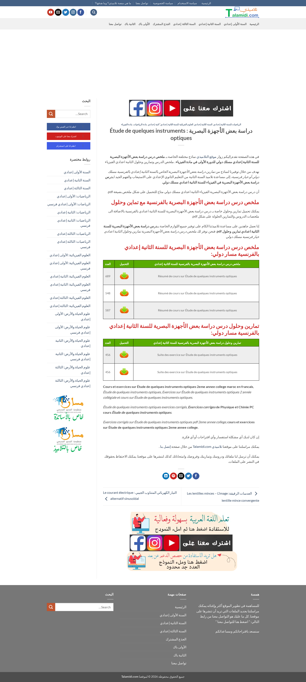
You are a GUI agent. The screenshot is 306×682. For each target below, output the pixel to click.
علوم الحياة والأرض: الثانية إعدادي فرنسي (72, 356)
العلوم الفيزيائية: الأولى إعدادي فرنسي (70, 265)
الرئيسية (206, 3)
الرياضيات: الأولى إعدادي (73, 196)
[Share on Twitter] (188, 476)
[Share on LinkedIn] (165, 476)
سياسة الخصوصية (163, 3)
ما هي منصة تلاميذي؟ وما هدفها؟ (113, 3)
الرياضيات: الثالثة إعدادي (73, 233)
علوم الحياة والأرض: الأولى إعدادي (72, 316)
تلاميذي (217, 446)
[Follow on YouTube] (50, 12)
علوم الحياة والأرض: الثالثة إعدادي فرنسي (72, 383)
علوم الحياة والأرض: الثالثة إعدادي (72, 369)
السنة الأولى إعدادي (235, 24)
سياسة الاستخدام (187, 3)
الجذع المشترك (161, 24)
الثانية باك (130, 24)
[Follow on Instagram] (73, 12)
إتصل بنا (165, 446)
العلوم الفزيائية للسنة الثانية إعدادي (176, 124)
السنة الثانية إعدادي (210, 24)
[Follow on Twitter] (65, 12)
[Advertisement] (153, 61)
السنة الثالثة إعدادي (184, 24)
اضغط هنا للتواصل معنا (232, 622)
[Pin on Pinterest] (173, 476)
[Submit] (51, 114)
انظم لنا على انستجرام (66, 146)
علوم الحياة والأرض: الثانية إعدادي (72, 343)
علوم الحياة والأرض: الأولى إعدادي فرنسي (72, 329)
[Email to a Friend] (181, 476)
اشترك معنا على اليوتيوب (65, 136)
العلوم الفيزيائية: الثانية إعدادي (70, 276)
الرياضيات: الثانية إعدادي (73, 212)
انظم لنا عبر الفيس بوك (66, 126)
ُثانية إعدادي (153, 124)
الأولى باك (144, 24)
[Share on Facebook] (196, 476)
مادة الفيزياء (127, 124)
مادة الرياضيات (140, 124)
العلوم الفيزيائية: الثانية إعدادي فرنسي (70, 287)
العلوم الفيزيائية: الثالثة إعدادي (70, 298)
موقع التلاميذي (206, 156)
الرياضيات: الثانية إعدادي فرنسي (73, 223)
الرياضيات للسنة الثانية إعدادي (227, 124)
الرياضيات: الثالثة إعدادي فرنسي (73, 244)
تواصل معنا (142, 3)
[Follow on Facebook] (80, 12)
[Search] (93, 12)
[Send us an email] (58, 12)
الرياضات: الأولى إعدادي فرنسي (68, 204)
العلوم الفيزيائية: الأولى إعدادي (70, 255)
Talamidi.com (202, 446)
